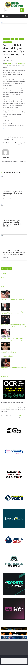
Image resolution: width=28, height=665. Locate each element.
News (17, 38)
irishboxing (13, 60)
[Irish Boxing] (3, 16)
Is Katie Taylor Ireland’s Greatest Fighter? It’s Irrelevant (13, 144)
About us (3, 374)
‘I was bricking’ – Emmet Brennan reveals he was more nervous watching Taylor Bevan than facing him (13, 326)
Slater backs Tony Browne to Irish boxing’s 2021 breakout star (12, 194)
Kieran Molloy (21, 63)
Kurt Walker (8, 63)
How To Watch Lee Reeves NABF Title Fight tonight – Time (13, 138)
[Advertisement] (14, 661)
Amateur (3, 277)
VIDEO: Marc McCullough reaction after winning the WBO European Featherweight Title (14, 252)
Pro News (21, 38)
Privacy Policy (4, 376)
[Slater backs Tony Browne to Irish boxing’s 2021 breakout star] (14, 177)
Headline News (6, 38)
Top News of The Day (7, 41)
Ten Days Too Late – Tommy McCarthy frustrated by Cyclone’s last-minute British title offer (12, 223)
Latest (12, 38)
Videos (2, 286)
